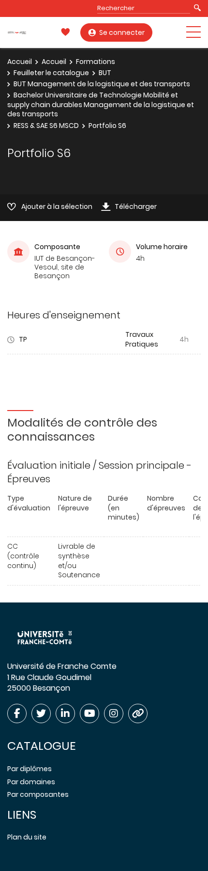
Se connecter (122, 32)
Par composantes (38, 794)
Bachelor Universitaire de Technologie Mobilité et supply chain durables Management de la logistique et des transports (100, 104)
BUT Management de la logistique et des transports (102, 84)
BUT (105, 73)
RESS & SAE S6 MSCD (46, 125)
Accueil (19, 61)
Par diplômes (29, 769)
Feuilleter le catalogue (51, 73)
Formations (95, 61)
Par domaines (31, 782)
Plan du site (26, 837)
